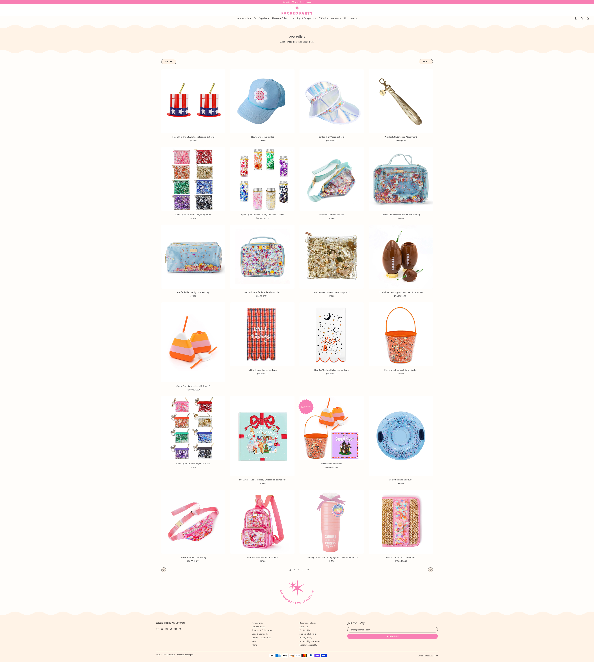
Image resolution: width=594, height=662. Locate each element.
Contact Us (304, 630)
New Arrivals (257, 622)
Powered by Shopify (185, 654)
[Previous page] (163, 569)
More (254, 644)
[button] (581, 18)
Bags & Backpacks (260, 633)
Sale (345, 18)
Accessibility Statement (310, 641)
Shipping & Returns (308, 633)
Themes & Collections (262, 630)
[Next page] (430, 569)
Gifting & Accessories (261, 637)
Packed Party (169, 654)
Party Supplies (258, 626)
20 (307, 569)
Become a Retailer (307, 622)
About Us (303, 626)
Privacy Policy (305, 637)
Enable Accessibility (308, 644)
